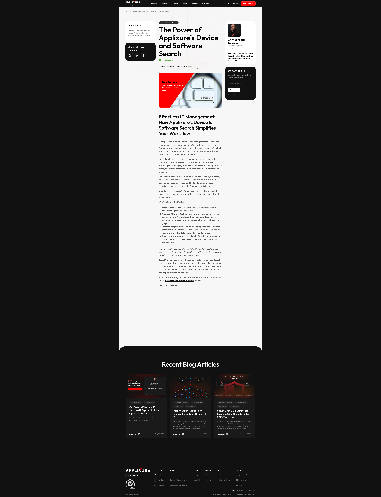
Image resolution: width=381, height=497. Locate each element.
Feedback (161, 485)
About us (208, 475)
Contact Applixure (223, 480)
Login (227, 4)
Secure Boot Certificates (178, 485)
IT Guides (239, 485)
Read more (133, 434)
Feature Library (175, 475)
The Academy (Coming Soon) (246, 490)
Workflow (161, 480)
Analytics (161, 475)
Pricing (196, 475)
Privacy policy (217, 494)
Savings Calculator (242, 475)
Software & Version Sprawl (179, 480)
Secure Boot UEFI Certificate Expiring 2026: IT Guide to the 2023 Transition (233, 414)
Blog (126, 12)
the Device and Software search (179, 280)
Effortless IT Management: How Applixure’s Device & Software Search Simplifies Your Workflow (139, 33)
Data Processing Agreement (246, 494)
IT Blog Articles (241, 480)
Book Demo (247, 4)
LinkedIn (231, 49)
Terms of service (229, 494)
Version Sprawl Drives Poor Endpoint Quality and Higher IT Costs (189, 414)
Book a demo (222, 475)
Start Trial (235, 4)
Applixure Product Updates (168, 23)
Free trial (197, 480)
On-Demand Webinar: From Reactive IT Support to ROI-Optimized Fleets (144, 410)
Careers (208, 480)
